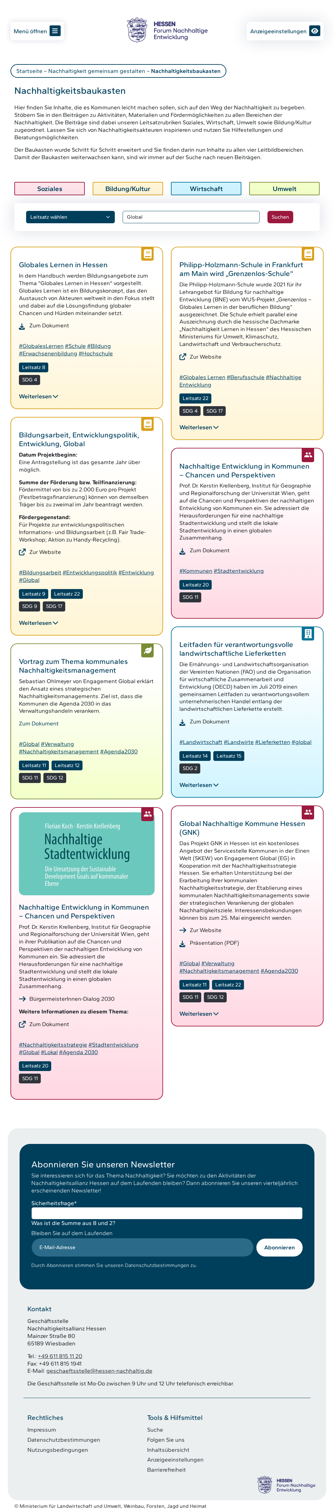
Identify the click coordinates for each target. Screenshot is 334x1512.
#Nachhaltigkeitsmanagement (59, 751)
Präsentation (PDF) (214, 942)
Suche (155, 1429)
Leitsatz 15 (229, 756)
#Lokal (49, 1052)
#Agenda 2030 (78, 1052)
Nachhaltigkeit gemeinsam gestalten (96, 70)
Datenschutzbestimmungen (63, 1439)
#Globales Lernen (202, 377)
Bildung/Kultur (127, 189)
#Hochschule (96, 353)
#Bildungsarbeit (40, 572)
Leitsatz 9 (33, 594)
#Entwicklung (136, 572)
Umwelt (284, 189)
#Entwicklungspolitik (90, 572)
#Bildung (99, 345)
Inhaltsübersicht (168, 1449)
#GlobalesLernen (41, 345)
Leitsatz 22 (195, 398)
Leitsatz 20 (196, 585)
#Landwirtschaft (200, 741)
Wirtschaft (206, 189)
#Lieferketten (272, 741)
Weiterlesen (35, 396)
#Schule (75, 345)
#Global (29, 579)
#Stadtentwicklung (239, 570)
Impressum (41, 1429)
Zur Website (205, 356)
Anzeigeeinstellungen (278, 31)
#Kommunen (195, 570)
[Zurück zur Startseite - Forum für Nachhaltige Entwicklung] (167, 30)
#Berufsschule (246, 377)
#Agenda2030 (119, 751)
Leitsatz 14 (195, 756)
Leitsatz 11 (34, 765)
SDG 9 (29, 606)
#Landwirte (239, 741)
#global (301, 741)
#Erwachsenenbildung (48, 353)
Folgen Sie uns (166, 1439)
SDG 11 (190, 597)
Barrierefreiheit (166, 1469)
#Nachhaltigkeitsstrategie (53, 1044)
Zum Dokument (49, 325)
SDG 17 (214, 411)
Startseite (29, 70)
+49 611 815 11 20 (60, 1356)
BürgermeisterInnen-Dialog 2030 (71, 998)
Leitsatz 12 (67, 765)
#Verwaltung (57, 743)
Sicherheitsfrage (54, 1203)
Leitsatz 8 (33, 367)
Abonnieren (279, 1247)
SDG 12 (55, 778)
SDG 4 (29, 380)
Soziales (49, 189)
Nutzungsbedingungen (57, 1449)
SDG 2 (190, 768)
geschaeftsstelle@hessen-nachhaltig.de (99, 1370)
